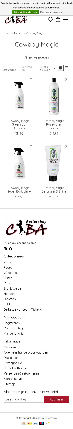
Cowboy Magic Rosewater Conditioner (53, 124)
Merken (18, 33)
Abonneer (56, 399)
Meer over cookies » (51, 12)
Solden (8, 304)
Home (7, 33)
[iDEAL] (29, 423)
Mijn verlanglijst (14, 333)
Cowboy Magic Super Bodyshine (19, 189)
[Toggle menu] (65, 19)
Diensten (10, 299)
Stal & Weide (12, 288)
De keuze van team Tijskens (23, 309)
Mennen (9, 283)
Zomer (8, 262)
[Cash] (24, 423)
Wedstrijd (10, 273)
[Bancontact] (47, 423)
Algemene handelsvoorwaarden (26, 352)
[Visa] (35, 423)
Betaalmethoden (15, 368)
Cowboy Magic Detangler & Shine (54, 189)
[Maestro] (41, 423)
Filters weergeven (37, 57)
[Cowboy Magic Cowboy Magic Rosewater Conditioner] (53, 96)
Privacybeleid (13, 363)
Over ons (10, 347)
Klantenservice (14, 379)
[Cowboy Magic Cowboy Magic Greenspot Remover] (19, 96)
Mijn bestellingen (15, 328)
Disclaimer (11, 358)
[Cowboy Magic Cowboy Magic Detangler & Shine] (53, 163)
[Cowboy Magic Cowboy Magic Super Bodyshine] (19, 163)
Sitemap (9, 384)
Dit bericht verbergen (25, 12)
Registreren (12, 323)
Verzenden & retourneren (21, 373)
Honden (9, 294)
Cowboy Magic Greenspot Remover (19, 124)
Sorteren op (27, 68)
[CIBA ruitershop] (16, 19)
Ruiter (8, 278)
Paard (8, 267)
